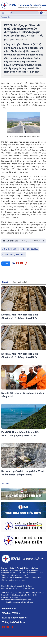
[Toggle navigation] (3, 13)
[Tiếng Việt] (23, 5)
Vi (41, 13)
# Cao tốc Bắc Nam (29, 249)
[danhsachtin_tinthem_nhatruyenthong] (23, 526)
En (44, 13)
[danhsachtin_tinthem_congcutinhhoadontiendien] (23, 510)
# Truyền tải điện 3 (10, 249)
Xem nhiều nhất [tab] (20, 282)
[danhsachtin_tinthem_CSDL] (23, 540)
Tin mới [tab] (5, 282)
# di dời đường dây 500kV (13, 254)
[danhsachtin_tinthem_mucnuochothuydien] (23, 494)
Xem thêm (5, 483)
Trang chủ (5, 17)
